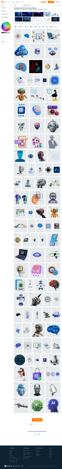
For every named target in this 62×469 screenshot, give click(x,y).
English (50, 450)
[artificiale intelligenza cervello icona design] (52, 374)
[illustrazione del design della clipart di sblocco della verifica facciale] (20, 156)
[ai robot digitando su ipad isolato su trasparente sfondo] (54, 360)
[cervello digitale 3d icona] (56, 226)
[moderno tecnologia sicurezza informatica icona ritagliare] (20, 360)
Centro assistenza (38, 450)
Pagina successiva (37, 419)
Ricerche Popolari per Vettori (26, 455)
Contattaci (37, 451)
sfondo (31, 26)
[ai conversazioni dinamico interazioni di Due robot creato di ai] (21, 197)
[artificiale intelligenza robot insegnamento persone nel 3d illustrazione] (20, 212)
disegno (51, 26)
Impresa (11, 454)
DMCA (24, 451)
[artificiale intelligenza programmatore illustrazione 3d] (52, 110)
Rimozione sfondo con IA (13, 460)
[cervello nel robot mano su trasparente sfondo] (41, 212)
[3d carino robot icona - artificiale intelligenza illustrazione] (21, 125)
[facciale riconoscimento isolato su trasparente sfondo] (21, 389)
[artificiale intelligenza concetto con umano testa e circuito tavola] (29, 360)
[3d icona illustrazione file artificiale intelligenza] (20, 285)
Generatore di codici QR (13, 461)
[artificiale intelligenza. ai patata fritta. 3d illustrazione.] (26, 240)
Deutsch (50, 454)
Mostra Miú (55, 19)
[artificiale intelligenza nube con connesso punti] (21, 51)
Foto (27, 26)
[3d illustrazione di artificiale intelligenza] (37, 270)
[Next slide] (59, 27)
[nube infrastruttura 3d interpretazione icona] (56, 314)
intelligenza (56, 26)
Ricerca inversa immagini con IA (14, 459)
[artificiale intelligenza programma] (21, 270)
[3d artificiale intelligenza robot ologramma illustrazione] (21, 299)
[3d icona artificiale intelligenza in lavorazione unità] (38, 36)
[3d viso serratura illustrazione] (20, 80)
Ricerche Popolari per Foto (27, 456)
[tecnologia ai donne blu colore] (54, 156)
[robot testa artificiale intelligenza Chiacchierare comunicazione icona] (46, 314)
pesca (39, 26)
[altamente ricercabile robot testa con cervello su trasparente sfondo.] (41, 183)
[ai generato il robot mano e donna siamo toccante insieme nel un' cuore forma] (20, 226)
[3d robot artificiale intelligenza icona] (21, 94)
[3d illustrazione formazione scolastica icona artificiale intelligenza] (37, 197)
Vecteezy (11, 451)
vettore (35, 26)
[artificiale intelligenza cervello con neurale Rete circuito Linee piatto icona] (40, 226)
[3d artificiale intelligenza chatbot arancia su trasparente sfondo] (54, 212)
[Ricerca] (56, 5)
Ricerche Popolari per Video (26, 458)
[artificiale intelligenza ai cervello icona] (56, 299)
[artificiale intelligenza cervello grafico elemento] (53, 330)
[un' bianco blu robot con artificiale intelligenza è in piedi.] (40, 285)
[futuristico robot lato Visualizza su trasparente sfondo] (38, 330)
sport (47, 26)
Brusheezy (11, 450)
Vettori (22, 26)
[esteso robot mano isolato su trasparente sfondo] (36, 299)
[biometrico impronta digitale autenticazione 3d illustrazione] (37, 374)
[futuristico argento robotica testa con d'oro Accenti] (37, 389)
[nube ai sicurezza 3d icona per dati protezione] (18, 330)
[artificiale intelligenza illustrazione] (37, 80)
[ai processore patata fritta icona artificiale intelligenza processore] (54, 80)
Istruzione (11, 455)
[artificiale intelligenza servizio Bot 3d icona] (52, 197)
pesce (43, 26)
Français (50, 455)
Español (50, 451)
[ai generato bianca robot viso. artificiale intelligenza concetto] (20, 169)
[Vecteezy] (2, 2)
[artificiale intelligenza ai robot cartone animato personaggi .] (30, 285)
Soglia (2, 37)
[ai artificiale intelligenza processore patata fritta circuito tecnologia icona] (48, 299)
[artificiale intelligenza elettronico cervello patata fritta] (30, 212)
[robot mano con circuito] (37, 94)
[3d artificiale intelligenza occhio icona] (37, 254)
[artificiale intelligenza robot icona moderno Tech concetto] (31, 169)
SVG (16, 26)
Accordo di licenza (26, 450)
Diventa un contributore (38, 455)
